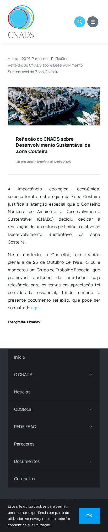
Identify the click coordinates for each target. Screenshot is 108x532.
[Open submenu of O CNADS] (90, 374)
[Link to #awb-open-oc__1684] (92, 21)
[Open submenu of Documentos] (90, 461)
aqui (35, 308)
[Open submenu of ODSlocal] (90, 409)
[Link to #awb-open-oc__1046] (79, 21)
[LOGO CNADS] (21, 7)
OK (89, 516)
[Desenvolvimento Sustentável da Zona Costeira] (54, 89)
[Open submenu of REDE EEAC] (90, 426)
